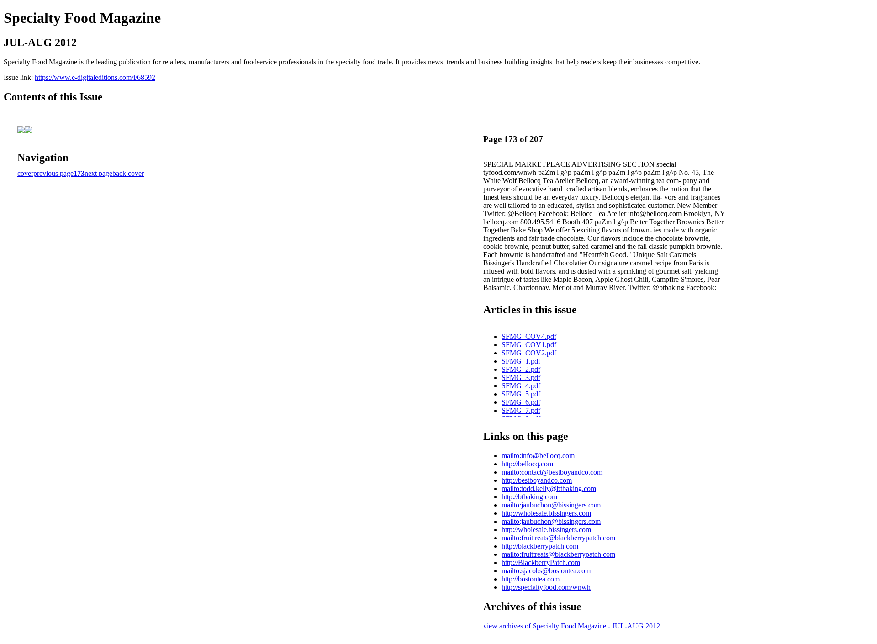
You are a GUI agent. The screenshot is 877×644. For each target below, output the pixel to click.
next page (98, 173)
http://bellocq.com (527, 464)
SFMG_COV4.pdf (529, 336)
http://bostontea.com (531, 579)
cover (25, 173)
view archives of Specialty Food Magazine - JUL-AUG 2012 (571, 626)
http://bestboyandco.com (537, 480)
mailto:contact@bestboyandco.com (552, 472)
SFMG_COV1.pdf (529, 344)
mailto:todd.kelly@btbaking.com (549, 488)
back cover (128, 173)
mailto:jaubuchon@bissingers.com (551, 505)
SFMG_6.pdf (521, 402)
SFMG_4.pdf (521, 386)
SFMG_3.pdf (521, 377)
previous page (53, 173)
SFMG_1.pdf (521, 361)
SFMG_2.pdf (521, 369)
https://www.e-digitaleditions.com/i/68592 (95, 77)
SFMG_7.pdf (521, 410)
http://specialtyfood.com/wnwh (546, 587)
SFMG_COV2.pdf (529, 353)
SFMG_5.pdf (521, 394)
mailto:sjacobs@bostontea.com (546, 571)
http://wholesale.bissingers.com (546, 513)
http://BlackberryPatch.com (541, 562)
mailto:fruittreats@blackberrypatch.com (558, 538)
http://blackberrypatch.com (540, 546)
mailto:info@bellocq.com (538, 455)
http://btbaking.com (529, 497)
